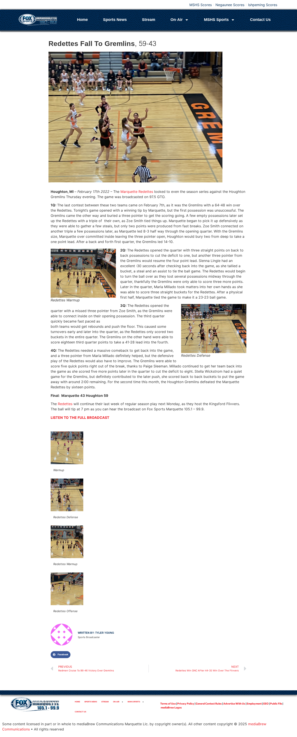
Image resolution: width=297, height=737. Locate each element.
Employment (254, 703)
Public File (276, 703)
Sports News (115, 19)
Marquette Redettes (136, 191)
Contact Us (260, 19)
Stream (148, 19)
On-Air (176, 19)
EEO (266, 703)
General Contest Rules (209, 703)
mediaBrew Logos (171, 707)
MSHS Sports (216, 19)
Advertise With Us (234, 703)
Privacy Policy (185, 703)
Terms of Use (168, 703)
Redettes (65, 404)
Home (82, 19)
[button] (60, 654)
